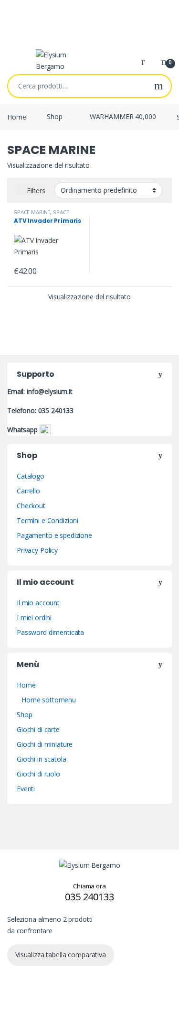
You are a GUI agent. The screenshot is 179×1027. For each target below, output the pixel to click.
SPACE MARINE (32, 212)
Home (16, 116)
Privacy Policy (37, 550)
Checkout (31, 505)
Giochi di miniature (45, 744)
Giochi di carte (38, 729)
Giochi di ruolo (38, 773)
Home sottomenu (48, 699)
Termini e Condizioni (47, 520)
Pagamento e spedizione (54, 535)
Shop (54, 116)
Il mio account (38, 602)
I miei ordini (34, 617)
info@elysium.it (50, 391)
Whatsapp (23, 429)
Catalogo (30, 476)
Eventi (26, 788)
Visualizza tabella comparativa (60, 954)
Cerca (159, 86)
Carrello (28, 490)
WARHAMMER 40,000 (123, 116)
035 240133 (56, 410)
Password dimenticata (50, 632)
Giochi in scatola (41, 759)
